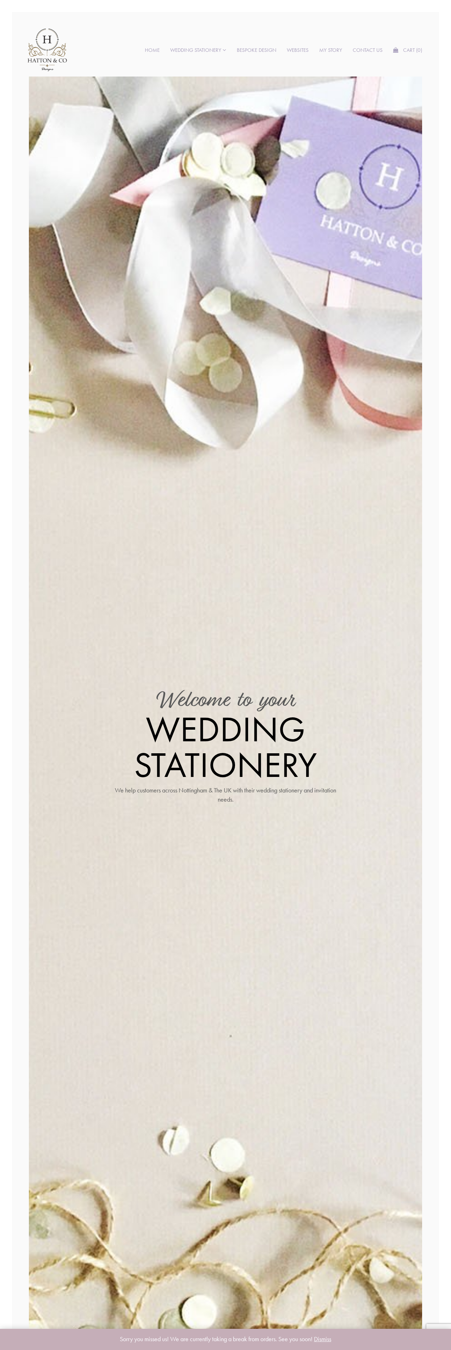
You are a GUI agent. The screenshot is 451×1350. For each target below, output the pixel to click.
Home (152, 50)
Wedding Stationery (196, 50)
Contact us (368, 50)
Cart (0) (412, 50)
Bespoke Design (256, 50)
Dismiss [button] (322, 1339)
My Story (330, 50)
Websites (298, 50)
